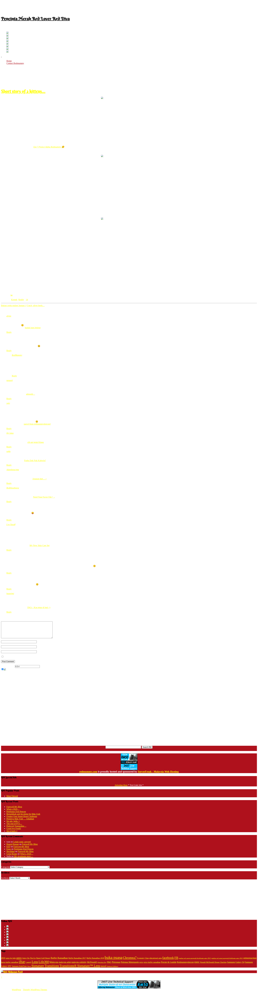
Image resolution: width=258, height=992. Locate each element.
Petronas (116, 962)
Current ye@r (7, 666)
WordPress (16, 990)
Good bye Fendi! (13, 828)
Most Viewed (12, 796)
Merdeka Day (102, 962)
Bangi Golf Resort (43, 958)
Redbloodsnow (12, 488)
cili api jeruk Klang (35, 442)
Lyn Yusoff (10, 524)
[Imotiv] (7, 49)
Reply (9, 332)
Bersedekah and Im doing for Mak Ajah (23, 814)
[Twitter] (7, 33)
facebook (168, 957)
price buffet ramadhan (152, 962)
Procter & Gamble (168, 962)
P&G (109, 962)
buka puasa (113, 957)
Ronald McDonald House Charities (213, 962)
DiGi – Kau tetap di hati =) (38, 607)
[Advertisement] (129, 7)
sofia (8, 451)
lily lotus (10, 433)
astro (19, 957)
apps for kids (11, 958)
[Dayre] (7, 52)
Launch (28, 962)
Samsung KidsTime (19, 966)
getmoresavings (250, 958)
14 (11, 295)
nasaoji (9, 380)
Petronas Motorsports (130, 962)
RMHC (197, 962)
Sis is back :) (11, 831)
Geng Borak (11, 854)
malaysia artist (65, 962)
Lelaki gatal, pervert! (22, 842)
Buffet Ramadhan (59, 958)
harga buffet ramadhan (9, 962)
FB (176, 957)
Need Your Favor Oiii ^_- (44, 497)
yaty (8, 403)
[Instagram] (7, 44)
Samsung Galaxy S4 (235, 962)
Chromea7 (130, 957)
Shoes (29, 966)
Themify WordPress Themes (35, 990)
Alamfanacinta (12, 469)
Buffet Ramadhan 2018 (95, 958)
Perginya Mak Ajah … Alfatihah (20, 819)
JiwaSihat (10, 851)
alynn (8, 316)
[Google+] (7, 38)
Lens (35, 962)
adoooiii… (30, 394)
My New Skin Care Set (39, 545)
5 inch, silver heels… (36, 305)
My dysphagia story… (23, 856)
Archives (5, 878)
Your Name (41, 642)
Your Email (41, 646)
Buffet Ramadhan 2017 (77, 958)
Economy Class (143, 958)
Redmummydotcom (185, 962)
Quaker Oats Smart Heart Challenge (21, 816)
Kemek (14, 299)
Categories (5, 867)
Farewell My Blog (14, 807)
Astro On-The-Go (29, 958)
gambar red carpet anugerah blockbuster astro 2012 (195, 958)
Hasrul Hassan (12, 844)
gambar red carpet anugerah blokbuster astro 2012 (227, 958)
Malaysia (53, 962)
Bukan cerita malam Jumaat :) (13, 305)
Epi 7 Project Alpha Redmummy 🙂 (48, 147)
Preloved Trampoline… (16, 826)
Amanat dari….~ (39, 479)
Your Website (42, 651)
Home (9, 61)
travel (103, 966)
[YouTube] (7, 41)
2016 (3, 958)
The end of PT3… (14, 824)
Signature (37, 965)
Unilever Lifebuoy (112, 966)
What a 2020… (12, 809)
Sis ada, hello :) (12, 821)
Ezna (8, 849)
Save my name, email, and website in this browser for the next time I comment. (37, 657)
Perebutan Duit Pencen (16, 811)
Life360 (44, 962)
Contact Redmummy (15, 63)
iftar (22, 962)
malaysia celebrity (79, 962)
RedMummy (17, 355)
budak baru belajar (33, 328)
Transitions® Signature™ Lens (80, 965)
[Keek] (7, 46)
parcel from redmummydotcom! (37, 424)
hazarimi (10, 593)
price (141, 962)
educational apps (155, 958)
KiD (8, 846)
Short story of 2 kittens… (23, 91)
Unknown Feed (15, 971)
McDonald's (92, 962)
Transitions (51, 965)
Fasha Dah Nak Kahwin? (35, 460)
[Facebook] (7, 35)
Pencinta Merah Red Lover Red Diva (35, 18)
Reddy (21, 299)
